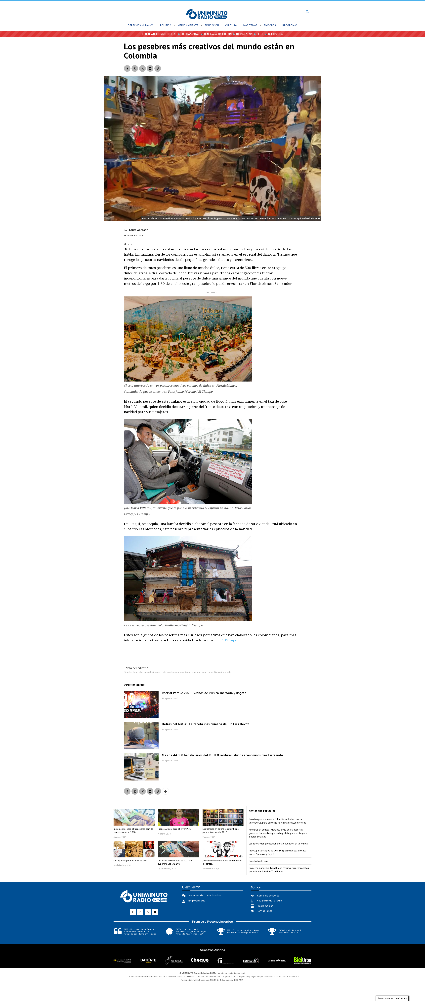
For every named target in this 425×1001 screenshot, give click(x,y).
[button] (307, 12)
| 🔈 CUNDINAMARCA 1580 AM (215, 34)
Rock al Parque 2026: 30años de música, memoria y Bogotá (204, 693)
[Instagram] (140, 912)
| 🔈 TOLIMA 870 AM (241, 34)
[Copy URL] (157, 68)
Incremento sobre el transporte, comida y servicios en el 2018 (133, 830)
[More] (165, 791)
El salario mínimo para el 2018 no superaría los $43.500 (175, 862)
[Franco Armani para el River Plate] (178, 817)
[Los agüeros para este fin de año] (134, 849)
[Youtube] (155, 912)
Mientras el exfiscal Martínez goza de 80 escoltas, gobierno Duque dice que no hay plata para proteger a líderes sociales (278, 833)
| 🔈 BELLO (257, 34)
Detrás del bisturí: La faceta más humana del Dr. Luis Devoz (205, 724)
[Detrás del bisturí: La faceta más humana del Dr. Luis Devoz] (141, 735)
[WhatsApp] (134, 68)
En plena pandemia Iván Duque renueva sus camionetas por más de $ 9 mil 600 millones (279, 869)
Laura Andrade (138, 230)
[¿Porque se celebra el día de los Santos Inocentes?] (223, 849)
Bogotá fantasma (258, 861)
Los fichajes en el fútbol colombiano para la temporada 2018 (221, 830)
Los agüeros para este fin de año (130, 860)
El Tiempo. (229, 640)
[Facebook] (127, 68)
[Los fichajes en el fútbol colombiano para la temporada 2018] (223, 817)
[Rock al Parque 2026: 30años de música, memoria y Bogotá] (141, 704)
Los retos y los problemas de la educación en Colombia (278, 843)
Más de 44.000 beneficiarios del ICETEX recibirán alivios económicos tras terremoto (222, 755)
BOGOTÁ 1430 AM (190, 34)
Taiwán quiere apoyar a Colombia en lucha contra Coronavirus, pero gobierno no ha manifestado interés (277, 821)
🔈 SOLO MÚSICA (274, 34)
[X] (142, 68)
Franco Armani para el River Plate (175, 828)
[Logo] (207, 14)
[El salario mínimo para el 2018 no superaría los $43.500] (178, 849)
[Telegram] (150, 68)
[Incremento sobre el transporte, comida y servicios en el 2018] (134, 817)
